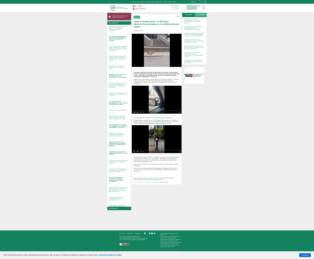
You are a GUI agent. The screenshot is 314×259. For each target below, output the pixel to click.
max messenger (140, 6)
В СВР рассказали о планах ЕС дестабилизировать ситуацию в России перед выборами (118, 86)
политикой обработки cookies (110, 255)
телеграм (138, 6)
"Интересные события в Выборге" (162, 117)
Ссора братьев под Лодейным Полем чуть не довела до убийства (118, 163)
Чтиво (165, 1)
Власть (134, 1)
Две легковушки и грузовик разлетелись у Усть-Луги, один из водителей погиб (194, 47)
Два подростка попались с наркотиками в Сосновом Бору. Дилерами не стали (117, 118)
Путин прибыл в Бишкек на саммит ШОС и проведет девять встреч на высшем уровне (117, 59)
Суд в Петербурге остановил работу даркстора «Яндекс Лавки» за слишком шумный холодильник (118, 49)
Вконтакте (149, 233)
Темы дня (188, 14)
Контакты (130, 233)
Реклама (137, 233)
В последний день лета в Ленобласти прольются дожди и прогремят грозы (194, 41)
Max (154, 233)
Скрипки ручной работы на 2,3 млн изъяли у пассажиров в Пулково (118, 95)
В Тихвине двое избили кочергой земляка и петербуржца (116, 200)
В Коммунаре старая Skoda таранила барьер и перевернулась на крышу (193, 28)
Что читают (200, 14)
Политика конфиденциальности (130, 236)
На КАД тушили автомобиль (118, 111)
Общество (158, 1)
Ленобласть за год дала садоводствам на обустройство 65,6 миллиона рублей (193, 54)
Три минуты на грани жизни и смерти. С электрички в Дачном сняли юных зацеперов (118, 29)
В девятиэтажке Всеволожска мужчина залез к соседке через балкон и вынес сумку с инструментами (118, 190)
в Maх (161, 179)
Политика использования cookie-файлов (132, 239)
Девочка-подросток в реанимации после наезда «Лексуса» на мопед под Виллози (192, 20)
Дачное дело (172, 1)
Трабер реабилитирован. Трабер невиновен (120, 16)
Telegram (152, 233)
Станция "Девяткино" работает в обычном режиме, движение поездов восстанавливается (194, 34)
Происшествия (149, 1)
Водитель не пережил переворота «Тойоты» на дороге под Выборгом (117, 136)
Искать (205, 1)
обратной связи (162, 182)
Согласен (305, 255)
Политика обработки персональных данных (134, 238)
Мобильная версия (133, 6)
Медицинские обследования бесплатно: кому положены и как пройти (193, 61)
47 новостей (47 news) (168, 233)
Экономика (140, 1)
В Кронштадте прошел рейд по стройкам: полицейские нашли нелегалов (118, 171)
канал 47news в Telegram (152, 179)
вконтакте (136, 6)
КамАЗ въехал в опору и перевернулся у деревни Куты (117, 68)
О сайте (122, 233)
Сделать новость (140, 8)
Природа (136, 17)
